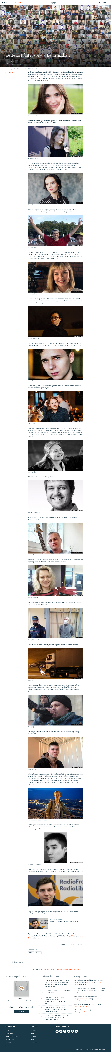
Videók (32, 1039)
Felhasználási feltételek (11, 1036)
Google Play (70, 936)
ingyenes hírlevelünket (82, 999)
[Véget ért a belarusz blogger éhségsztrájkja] (38, 923)
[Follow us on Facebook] (60, 1031)
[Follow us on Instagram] (64, 1031)
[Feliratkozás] (76, 1031)
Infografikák (33, 1042)
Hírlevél (105, 2)
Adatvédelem (9, 1033)
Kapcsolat (8, 1042)
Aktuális (18, 2)
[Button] (9, 72)
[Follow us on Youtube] (57, 1031)
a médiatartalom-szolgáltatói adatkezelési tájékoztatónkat (59, 969)
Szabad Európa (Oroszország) (13, 64)
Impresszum (8, 1045)
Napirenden (33, 1030)
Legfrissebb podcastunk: (16, 976)
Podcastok (33, 1036)
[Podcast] (72, 1031)
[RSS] (68, 1031)
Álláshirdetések (9, 1039)
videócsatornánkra (81, 1006)
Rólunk (7, 1030)
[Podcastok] (99, 3)
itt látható (45, 80)
